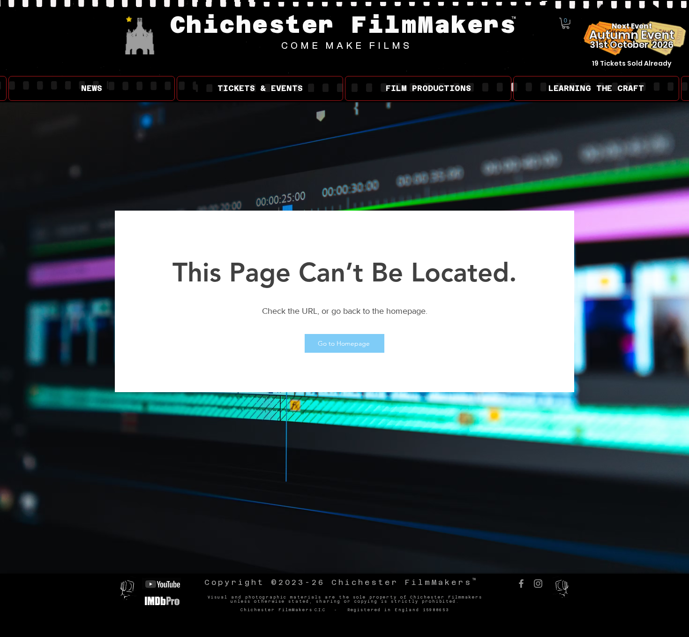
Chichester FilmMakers (343, 24)
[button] (565, 23)
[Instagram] (538, 583)
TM (514, 17)
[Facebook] (521, 583)
